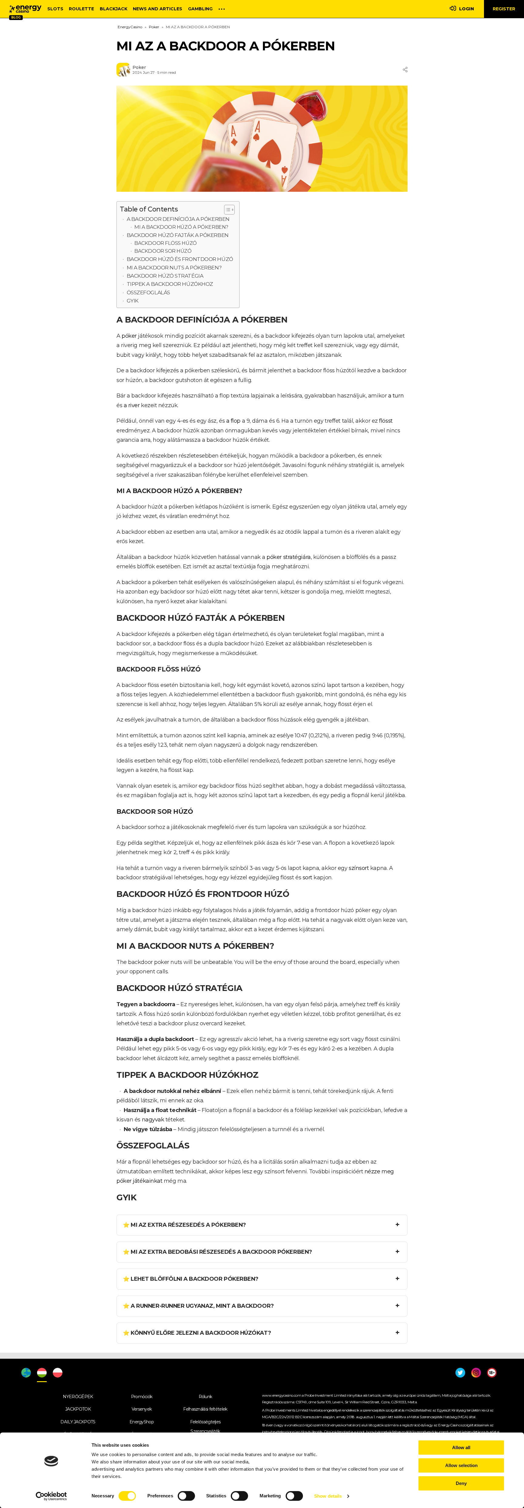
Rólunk (205, 1396)
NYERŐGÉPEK (78, 1396)
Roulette (81, 9)
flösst (385, 421)
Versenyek (142, 1409)
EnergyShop (141, 1422)
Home (25, 9)
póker (129, 336)
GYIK (133, 300)
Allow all (461, 1447)
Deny (461, 1483)
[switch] (186, 1496)
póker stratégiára (289, 557)
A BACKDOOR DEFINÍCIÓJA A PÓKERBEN (178, 219)
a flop (233, 421)
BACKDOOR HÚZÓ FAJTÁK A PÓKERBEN (178, 235)
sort (307, 877)
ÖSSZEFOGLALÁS (148, 292)
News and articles (157, 9)
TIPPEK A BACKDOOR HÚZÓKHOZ (170, 284)
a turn (396, 395)
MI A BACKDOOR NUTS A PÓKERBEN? (174, 267)
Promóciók (142, 1396)
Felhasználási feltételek (205, 1409)
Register (504, 9)
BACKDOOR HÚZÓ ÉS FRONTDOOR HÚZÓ (180, 259)
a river (132, 405)
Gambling (200, 9)
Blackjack (113, 9)
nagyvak (153, 1119)
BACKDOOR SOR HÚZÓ (162, 251)
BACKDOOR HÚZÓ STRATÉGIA (165, 275)
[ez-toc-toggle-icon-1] (226, 210)
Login (466, 9)
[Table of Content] (229, 210)
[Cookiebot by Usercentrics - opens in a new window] (51, 1496)
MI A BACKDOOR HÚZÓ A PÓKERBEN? (181, 227)
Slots (55, 9)
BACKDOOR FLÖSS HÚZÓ (165, 243)
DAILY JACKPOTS (77, 1422)
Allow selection (461, 1465)
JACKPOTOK (78, 1409)
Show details (328, 1496)
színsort (359, 868)
